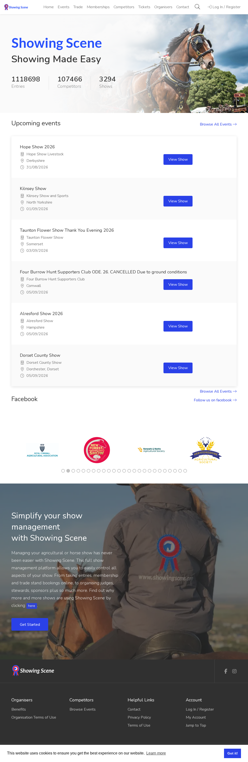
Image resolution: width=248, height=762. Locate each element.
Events (64, 7)
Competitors (124, 7)
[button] (18, 63)
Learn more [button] (156, 753)
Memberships (98, 7)
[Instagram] (234, 671)
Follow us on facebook (213, 400)
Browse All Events (216, 124)
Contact (182, 7)
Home (48, 7)
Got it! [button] (232, 753)
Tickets (144, 7)
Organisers (163, 7)
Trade (78, 7)
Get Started (30, 624)
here (31, 605)
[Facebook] (226, 671)
